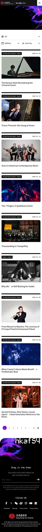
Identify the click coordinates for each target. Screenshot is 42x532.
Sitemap (14, 508)
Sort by (28, 43)
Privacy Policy (34, 508)
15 (34, 428)
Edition (8, 43)
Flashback (7, 508)
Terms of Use (24, 508)
